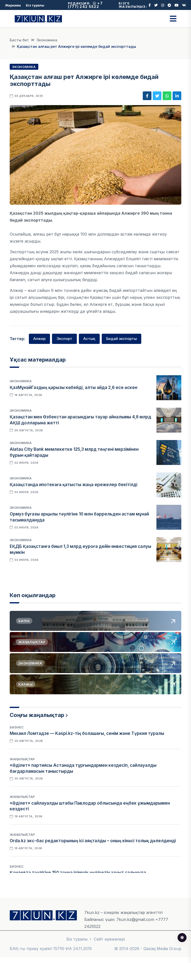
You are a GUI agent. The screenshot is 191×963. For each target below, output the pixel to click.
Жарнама (13, 5)
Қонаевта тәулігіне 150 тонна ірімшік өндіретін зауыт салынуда (78, 872)
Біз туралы (35, 5)
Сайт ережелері (109, 939)
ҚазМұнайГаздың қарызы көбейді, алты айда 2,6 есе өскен (73, 387)
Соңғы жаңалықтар (37, 715)
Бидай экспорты (121, 338)
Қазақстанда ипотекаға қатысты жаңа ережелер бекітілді (73, 484)
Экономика (46, 40)
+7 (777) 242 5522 (85, 5)
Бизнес (17, 727)
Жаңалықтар (22, 759)
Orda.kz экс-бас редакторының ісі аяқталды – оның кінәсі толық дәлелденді (93, 840)
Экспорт (64, 338)
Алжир (39, 338)
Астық (89, 338)
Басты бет (19, 40)
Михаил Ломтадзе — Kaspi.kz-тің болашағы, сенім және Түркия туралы (87, 733)
